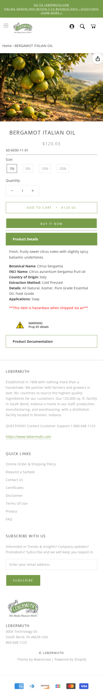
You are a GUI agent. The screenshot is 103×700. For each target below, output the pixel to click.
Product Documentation (33, 341)
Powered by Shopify (70, 659)
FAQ (9, 519)
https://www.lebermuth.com (28, 436)
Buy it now (51, 224)
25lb (62, 168)
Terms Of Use (17, 503)
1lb (11, 168)
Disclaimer (14, 495)
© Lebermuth (51, 653)
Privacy (11, 511)
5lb (27, 168)
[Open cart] (93, 26)
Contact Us (14, 479)
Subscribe (23, 580)
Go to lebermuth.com (51, 4)
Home (7, 45)
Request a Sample (20, 472)
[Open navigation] (6, 25)
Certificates (15, 487)
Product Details (25, 239)
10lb (44, 168)
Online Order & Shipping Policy (31, 464)
